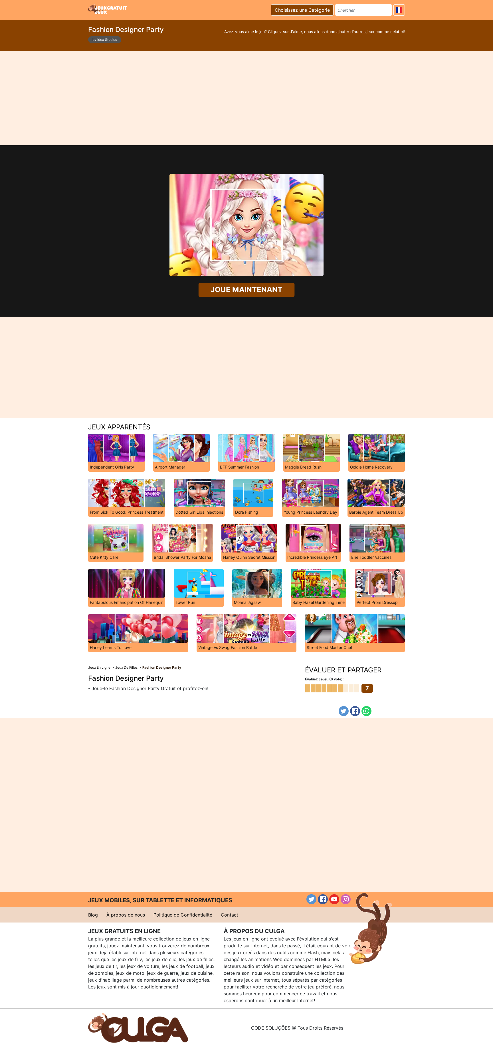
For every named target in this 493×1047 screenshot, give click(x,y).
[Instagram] (346, 899)
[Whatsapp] (366, 711)
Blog (93, 915)
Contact (229, 915)
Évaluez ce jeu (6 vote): (324, 679)
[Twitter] (344, 711)
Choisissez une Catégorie (302, 10)
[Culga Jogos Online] (138, 1027)
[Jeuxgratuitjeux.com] (108, 9)
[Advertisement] (246, 98)
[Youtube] (334, 899)
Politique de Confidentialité (182, 915)
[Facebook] (355, 711)
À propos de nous (125, 915)
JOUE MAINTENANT (246, 289)
